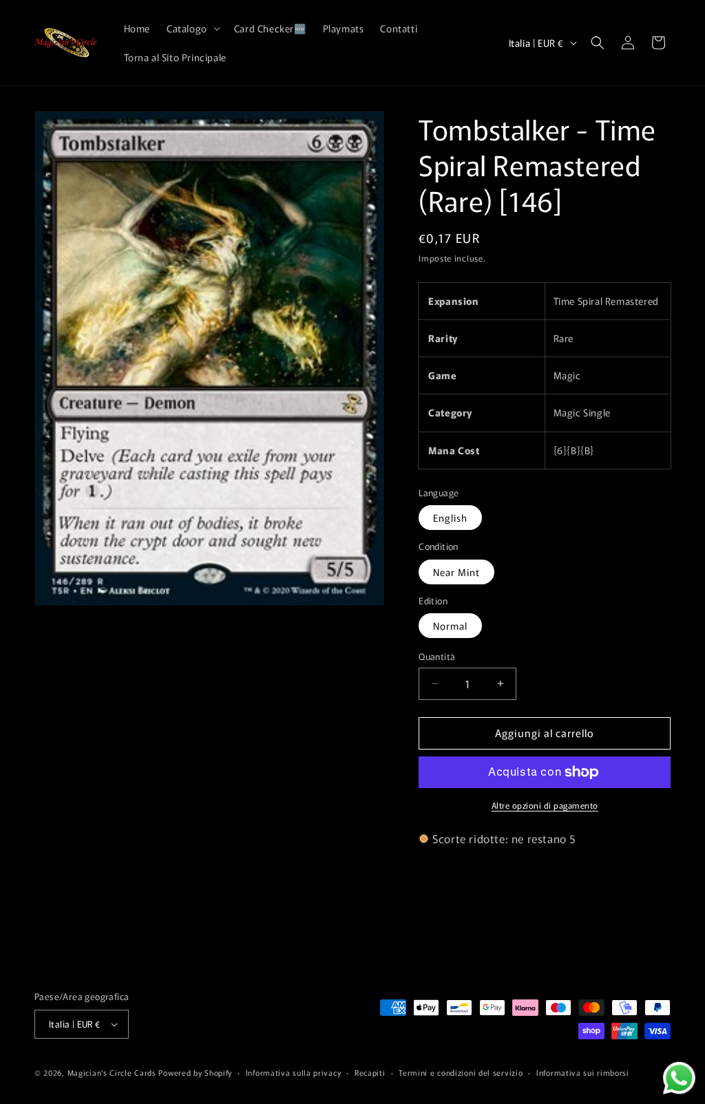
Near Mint (456, 572)
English (450, 517)
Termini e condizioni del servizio (461, 1072)
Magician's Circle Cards (111, 1072)
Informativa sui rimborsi (582, 1072)
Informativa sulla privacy (293, 1072)
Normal (450, 626)
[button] (192, 28)
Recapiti (370, 1072)
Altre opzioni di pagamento (545, 805)
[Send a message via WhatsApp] (679, 1078)
